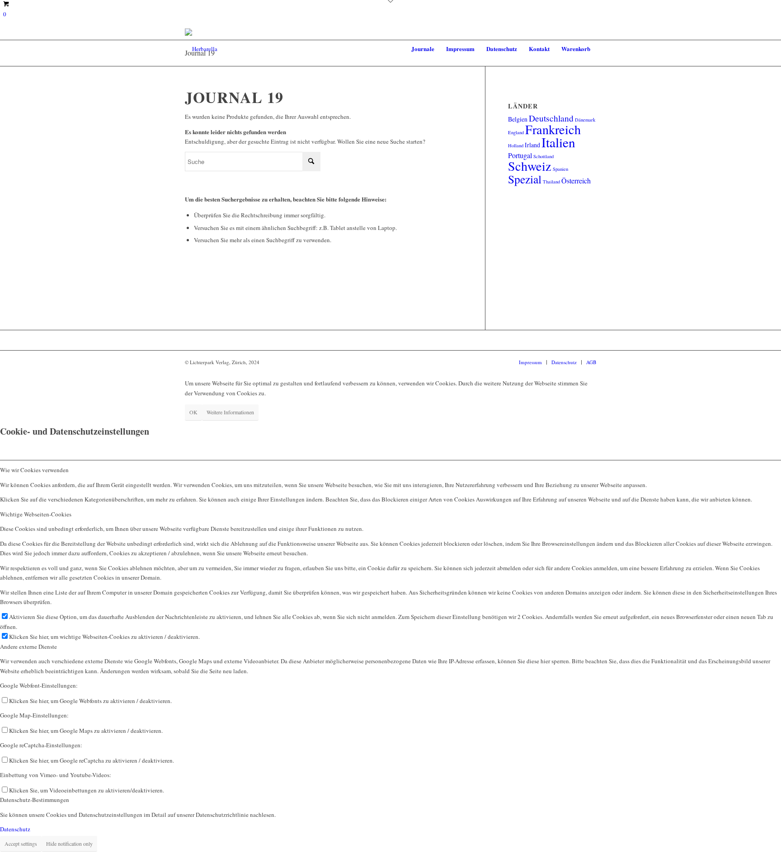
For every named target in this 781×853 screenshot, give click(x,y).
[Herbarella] (201, 48)
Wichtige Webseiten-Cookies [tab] (35, 514)
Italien (558, 142)
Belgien (517, 119)
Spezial (524, 179)
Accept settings (21, 843)
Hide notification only (69, 843)
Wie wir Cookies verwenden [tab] (34, 470)
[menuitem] (422, 48)
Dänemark (585, 120)
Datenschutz (15, 829)
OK (193, 412)
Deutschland (551, 118)
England (516, 132)
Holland (515, 145)
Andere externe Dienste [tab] (28, 646)
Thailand (551, 181)
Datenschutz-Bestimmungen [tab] (34, 800)
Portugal (520, 155)
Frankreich (553, 129)
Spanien (560, 169)
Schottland (543, 156)
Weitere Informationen (230, 412)
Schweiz (529, 165)
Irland (532, 145)
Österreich (576, 181)
